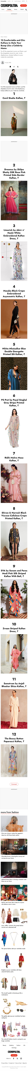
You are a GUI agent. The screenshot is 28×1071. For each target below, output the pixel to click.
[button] (10, 67)
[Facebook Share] (14, 67)
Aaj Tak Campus (17, 1)
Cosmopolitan (3, 1)
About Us (25, 1063)
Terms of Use (18, 1063)
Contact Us (11, 1063)
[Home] (14, 1052)
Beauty (15, 9)
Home (3, 9)
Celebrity (22, 9)
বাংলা (12, 1)
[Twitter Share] (18, 67)
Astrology (14, 1048)
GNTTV (23, 1)
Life (24, 1045)
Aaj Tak (9, 1)
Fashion (9, 9)
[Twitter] (17, 1058)
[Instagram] (21, 1058)
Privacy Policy (4, 1063)
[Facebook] (13, 1058)
